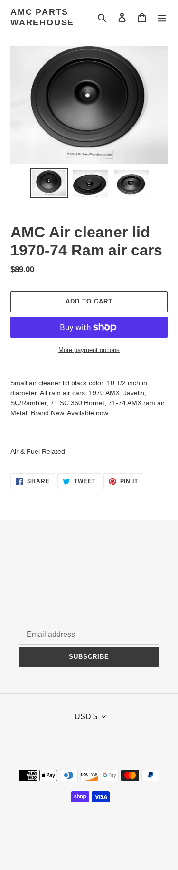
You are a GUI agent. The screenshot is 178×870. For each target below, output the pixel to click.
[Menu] (162, 17)
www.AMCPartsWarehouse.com (89, 838)
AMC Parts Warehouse (42, 17)
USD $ (86, 717)
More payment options (89, 349)
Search (30, 569)
